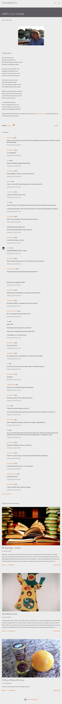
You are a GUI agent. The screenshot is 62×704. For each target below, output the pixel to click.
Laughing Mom (11, 384)
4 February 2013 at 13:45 (14, 253)
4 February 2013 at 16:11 (14, 348)
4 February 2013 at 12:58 (14, 211)
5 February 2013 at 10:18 (14, 490)
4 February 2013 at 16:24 (14, 379)
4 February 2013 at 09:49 (14, 176)
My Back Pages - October (11, 548)
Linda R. (9, 181)
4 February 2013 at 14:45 (14, 285)
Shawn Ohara (10, 419)
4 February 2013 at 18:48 (14, 414)
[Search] (55, 3)
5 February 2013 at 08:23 (14, 469)
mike (8, 160)
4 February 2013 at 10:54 (14, 187)
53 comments (11, 690)
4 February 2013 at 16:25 (14, 390)
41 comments (11, 631)
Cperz (8, 248)
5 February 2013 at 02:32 (14, 437)
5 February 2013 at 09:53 (14, 479)
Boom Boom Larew (12, 311)
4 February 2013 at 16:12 (14, 358)
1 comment (10, 565)
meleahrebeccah (11, 269)
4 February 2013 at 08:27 (14, 145)
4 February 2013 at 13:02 (14, 222)
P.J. (7, 321)
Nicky (8, 405)
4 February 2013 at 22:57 (14, 425)
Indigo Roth (10, 137)
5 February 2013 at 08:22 (14, 448)
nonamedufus (9, 3)
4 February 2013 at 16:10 (14, 337)
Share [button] (56, 125)
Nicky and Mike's (41, 113)
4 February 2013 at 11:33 (14, 197)
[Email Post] (14, 125)
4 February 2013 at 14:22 (14, 264)
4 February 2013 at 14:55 (14, 295)
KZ (7, 430)
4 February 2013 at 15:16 (14, 316)
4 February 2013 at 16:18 (14, 369)
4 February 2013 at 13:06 (14, 232)
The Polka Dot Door (9, 614)
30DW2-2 (8, 125)
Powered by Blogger (32, 699)
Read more (56, 565)
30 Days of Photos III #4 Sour (13, 680)
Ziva (8, 202)
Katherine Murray (12, 474)
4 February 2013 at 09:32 (14, 166)
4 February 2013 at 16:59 (14, 400)
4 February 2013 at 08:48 (14, 155)
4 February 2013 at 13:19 (14, 243)
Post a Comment (6, 494)
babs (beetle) (10, 258)
